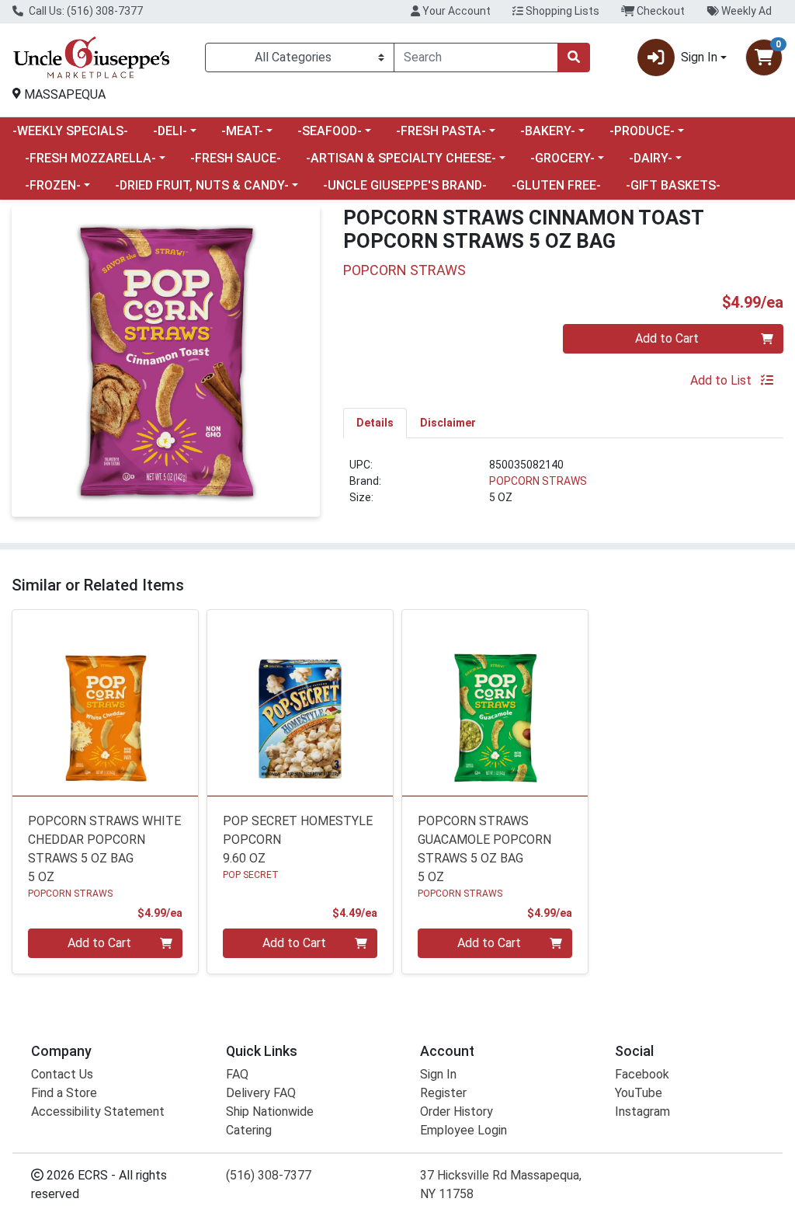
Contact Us (62, 1074)
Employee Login (463, 1130)
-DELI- (170, 131)
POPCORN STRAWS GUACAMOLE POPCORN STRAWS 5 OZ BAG (484, 849)
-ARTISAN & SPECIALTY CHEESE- (401, 158)
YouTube (638, 1092)
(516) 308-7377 (268, 1175)
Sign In (438, 1074)
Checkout (659, 11)
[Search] (573, 57)
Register (443, 1092)
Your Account (455, 11)
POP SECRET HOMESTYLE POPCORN (298, 840)
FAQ (237, 1074)
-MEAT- (242, 131)
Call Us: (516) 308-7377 (84, 11)
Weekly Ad (745, 11)
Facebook (642, 1074)
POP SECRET (251, 874)
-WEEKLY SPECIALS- (70, 131)
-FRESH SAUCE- (235, 158)
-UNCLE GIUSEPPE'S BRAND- (405, 185)
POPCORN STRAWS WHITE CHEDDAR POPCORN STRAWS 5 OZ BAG (104, 849)
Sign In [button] (699, 57)
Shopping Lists (561, 11)
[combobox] (476, 57)
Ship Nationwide (270, 1111)
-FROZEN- (53, 185)
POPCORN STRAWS (538, 481)
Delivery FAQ (261, 1092)
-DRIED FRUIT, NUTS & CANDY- (202, 185)
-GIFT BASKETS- (673, 185)
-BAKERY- (547, 131)
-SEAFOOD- (329, 131)
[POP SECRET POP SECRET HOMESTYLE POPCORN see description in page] (300, 703)
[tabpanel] (563, 487)
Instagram (642, 1111)
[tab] (375, 422)
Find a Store (64, 1092)
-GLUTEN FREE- (556, 185)
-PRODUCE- (642, 131)
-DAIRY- (650, 158)
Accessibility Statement (98, 1111)
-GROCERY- (562, 158)
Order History (456, 1111)
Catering (249, 1130)
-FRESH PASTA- (441, 131)
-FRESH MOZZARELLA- (90, 158)
